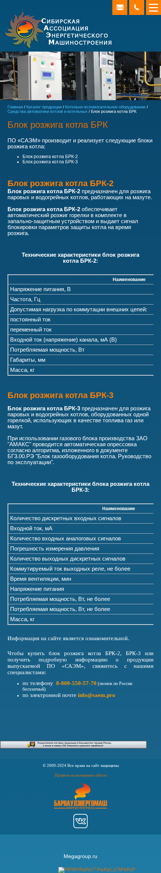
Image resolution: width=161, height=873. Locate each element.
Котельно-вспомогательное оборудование (105, 107)
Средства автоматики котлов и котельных (47, 111)
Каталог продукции (44, 107)
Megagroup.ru (80, 856)
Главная (15, 107)
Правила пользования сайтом (81, 775)
